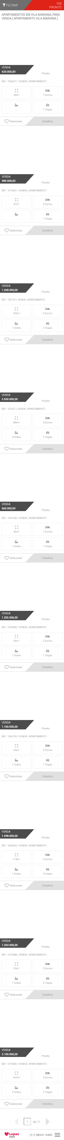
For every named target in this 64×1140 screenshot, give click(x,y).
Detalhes (47, 121)
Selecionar (16, 121)
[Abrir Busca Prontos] (57, 1135)
